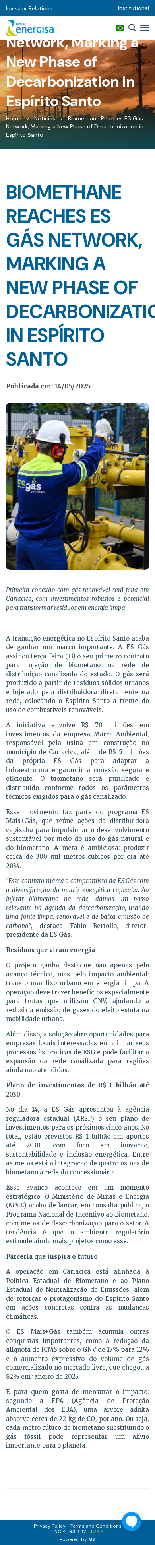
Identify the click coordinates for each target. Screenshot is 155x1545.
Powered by (78, 1539)
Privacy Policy (50, 1526)
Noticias (44, 118)
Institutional (133, 8)
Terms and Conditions (96, 1526)
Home (13, 118)
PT (120, 28)
